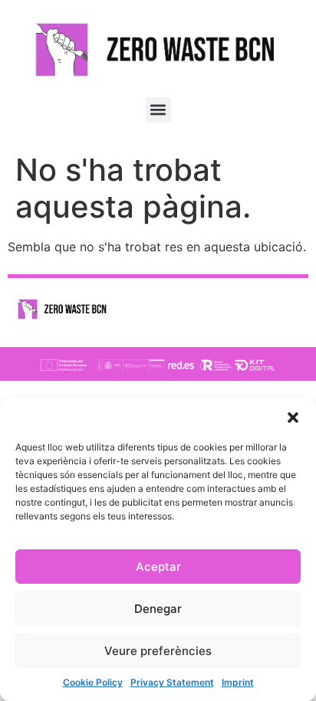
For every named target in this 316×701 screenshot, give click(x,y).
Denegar (158, 608)
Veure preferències (158, 651)
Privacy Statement (172, 682)
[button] (293, 417)
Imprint (238, 682)
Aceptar (158, 566)
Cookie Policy (93, 682)
